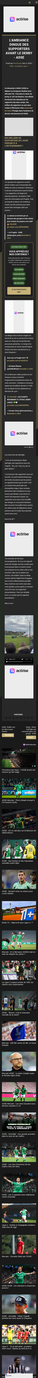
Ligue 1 (25, 66)
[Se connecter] (29, 2)
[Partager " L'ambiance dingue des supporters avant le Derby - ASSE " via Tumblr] (17, 718)
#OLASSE (13, 224)
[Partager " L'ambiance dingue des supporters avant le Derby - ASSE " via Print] (32, 718)
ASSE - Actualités (16, 66)
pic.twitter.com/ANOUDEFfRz (18, 405)
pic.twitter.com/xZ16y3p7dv (17, 361)
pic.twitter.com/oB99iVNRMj (17, 227)
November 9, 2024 (26, 369)
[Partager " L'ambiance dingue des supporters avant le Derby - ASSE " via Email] (28, 718)
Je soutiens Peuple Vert (19, 291)
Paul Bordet (17, 63)
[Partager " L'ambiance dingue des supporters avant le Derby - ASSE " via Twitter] (10, 718)
